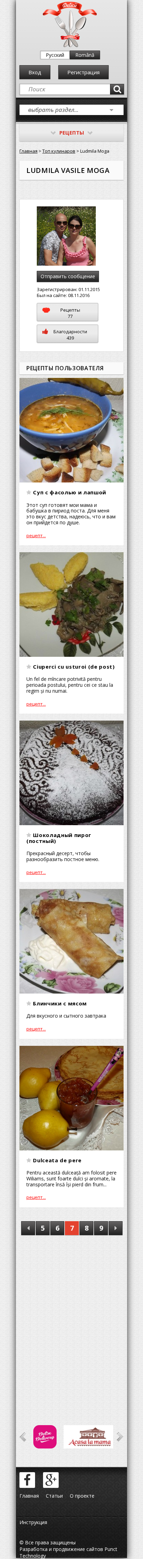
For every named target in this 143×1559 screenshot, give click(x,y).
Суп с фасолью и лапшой (69, 492)
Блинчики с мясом (60, 1003)
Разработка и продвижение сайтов (61, 1549)
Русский (55, 55)
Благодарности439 (70, 334)
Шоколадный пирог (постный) (58, 837)
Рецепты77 (70, 313)
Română (84, 55)
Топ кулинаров (58, 151)
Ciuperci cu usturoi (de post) (74, 666)
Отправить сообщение (68, 276)
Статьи (54, 1495)
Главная (28, 151)
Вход (34, 72)
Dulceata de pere (57, 1160)
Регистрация (83, 72)
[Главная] (70, 45)
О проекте (82, 1495)
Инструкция (33, 1522)
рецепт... (36, 535)
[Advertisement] (71, 1320)
